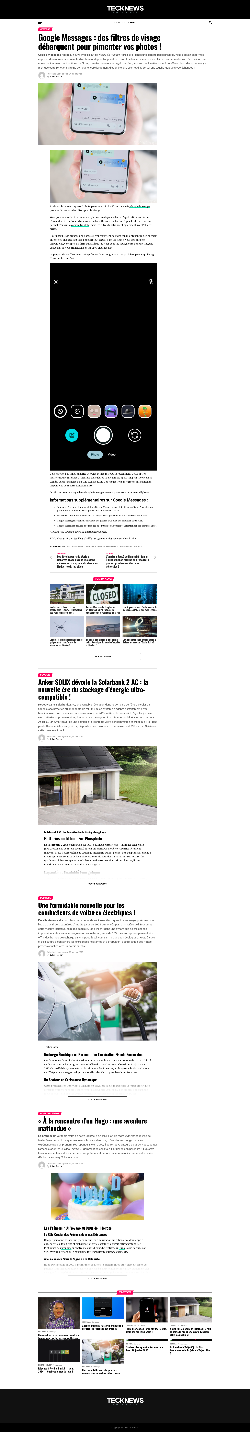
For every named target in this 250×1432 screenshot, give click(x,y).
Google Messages (140, 206)
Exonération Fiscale (111, 1054)
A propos (132, 22)
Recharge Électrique (58, 1054)
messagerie (126, 546)
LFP (47, 848)
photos (138, 546)
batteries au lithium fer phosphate (124, 844)
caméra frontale (80, 225)
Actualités (119, 22)
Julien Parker (56, 76)
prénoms (66, 1248)
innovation (112, 546)
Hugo (122, 1248)
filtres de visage (76, 546)
